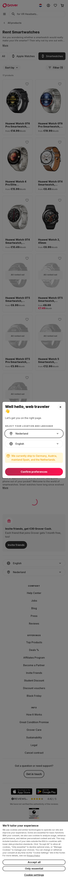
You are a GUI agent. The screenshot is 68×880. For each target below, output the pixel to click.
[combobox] (34, 433)
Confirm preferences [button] (34, 471)
